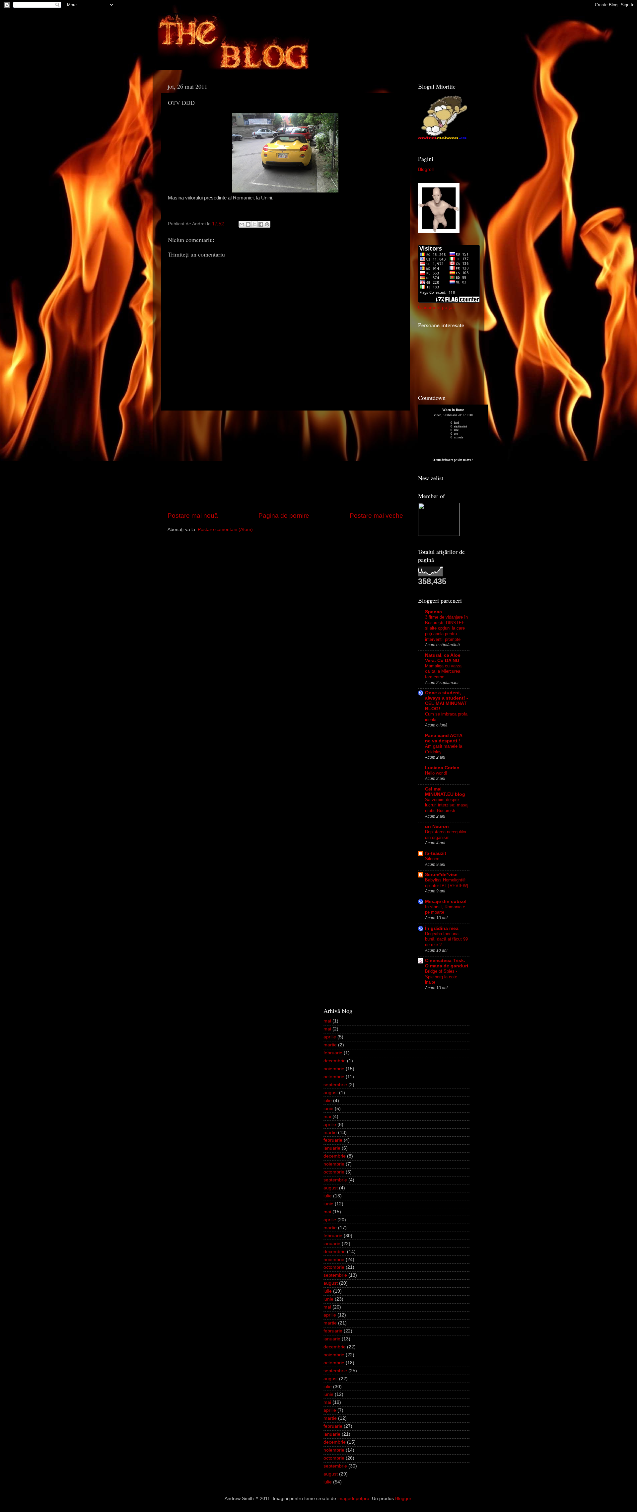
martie (330, 1044)
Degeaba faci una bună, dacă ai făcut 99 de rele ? (446, 939)
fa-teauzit (435, 853)
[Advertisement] (285, 460)
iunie (328, 1108)
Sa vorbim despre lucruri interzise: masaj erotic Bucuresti (446, 805)
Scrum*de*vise (441, 874)
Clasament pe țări (436, 307)
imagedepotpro (353, 1498)
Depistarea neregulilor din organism (445, 834)
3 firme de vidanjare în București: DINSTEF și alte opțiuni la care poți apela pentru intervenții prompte (446, 628)
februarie (332, 1052)
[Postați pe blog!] (248, 224)
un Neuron (437, 826)
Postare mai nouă (193, 515)
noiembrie (333, 1068)
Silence (432, 858)
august (330, 1092)
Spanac (433, 611)
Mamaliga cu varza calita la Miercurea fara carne (443, 671)
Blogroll (426, 169)
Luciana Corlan (442, 767)
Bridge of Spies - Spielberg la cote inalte (441, 977)
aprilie (329, 1036)
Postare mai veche (376, 515)
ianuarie (331, 1148)
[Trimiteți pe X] (254, 224)
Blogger (403, 1498)
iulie (327, 1100)
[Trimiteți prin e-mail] (242, 224)
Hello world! (436, 773)
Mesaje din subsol (445, 901)
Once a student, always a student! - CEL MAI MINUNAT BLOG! (446, 700)
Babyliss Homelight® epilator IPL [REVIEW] (446, 882)
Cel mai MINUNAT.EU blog (445, 792)
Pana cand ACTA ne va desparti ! (443, 738)
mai (327, 1021)
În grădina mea (442, 928)
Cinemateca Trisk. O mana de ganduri (446, 963)
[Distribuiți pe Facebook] (260, 224)
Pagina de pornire (283, 515)
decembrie (334, 1060)
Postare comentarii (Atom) (225, 529)
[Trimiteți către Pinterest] (267, 224)
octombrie (333, 1076)
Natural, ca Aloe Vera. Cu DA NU (442, 658)
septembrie (335, 1084)
